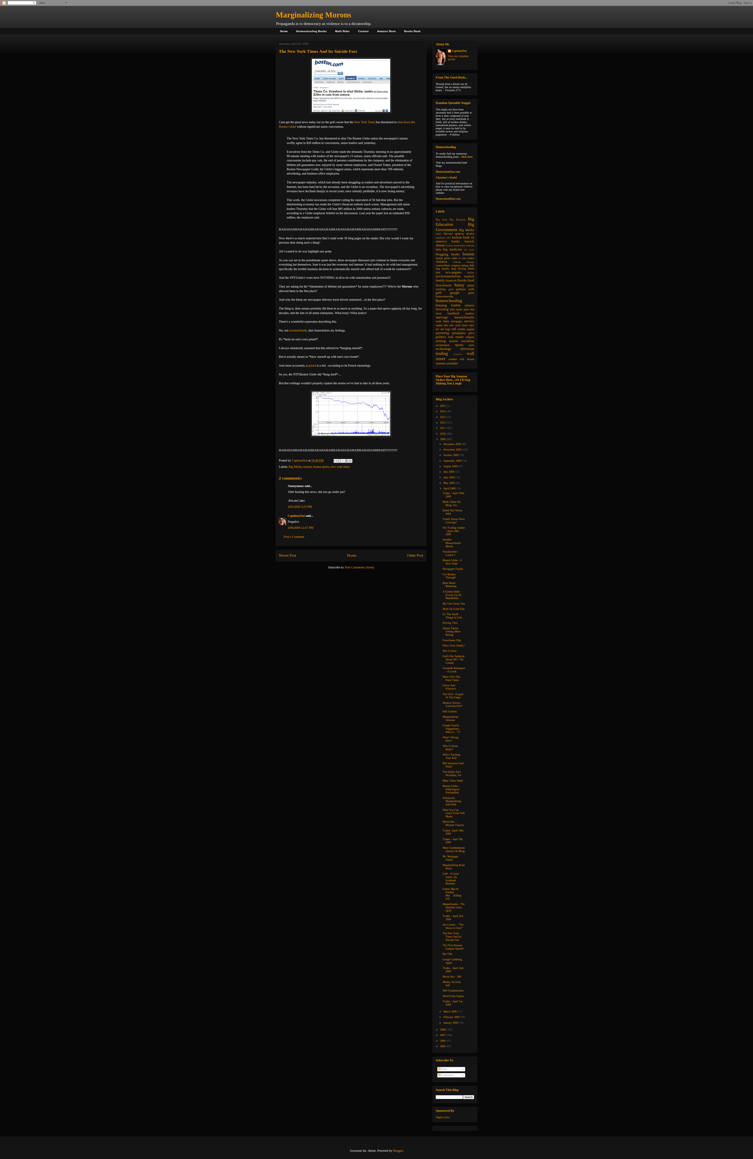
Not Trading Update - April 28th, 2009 (454, 531)
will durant (467, 359)
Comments (446, 1075)
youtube (452, 363)
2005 (443, 1046)
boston (307, 466)
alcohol (470, 233)
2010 (443, 433)
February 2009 (451, 1017)
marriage (442, 317)
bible (438, 249)
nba (446, 325)
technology (443, 349)
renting (441, 341)
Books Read (412, 31)
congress (455, 265)
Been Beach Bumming (450, 585)
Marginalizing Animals (450, 718)
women (441, 363)
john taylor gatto (459, 309)
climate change (463, 262)
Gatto (439, 233)
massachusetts (464, 317)
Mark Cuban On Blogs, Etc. (451, 503)
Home (284, 31)
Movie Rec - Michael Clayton (453, 823)
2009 (443, 439)
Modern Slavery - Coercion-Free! (452, 704)
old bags (445, 329)
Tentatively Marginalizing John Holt (452, 801)
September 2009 (452, 460)
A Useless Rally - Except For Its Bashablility (452, 595)
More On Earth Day (454, 608)
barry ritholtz (467, 245)
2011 (443, 428)
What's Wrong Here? (450, 739)
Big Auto (441, 219)
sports (459, 345)
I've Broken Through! (449, 576)
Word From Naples (453, 996)
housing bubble (448, 305)
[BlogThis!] (339, 461)
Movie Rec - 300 (452, 976)
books (455, 254)
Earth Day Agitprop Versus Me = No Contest (454, 659)
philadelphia (459, 333)
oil (437, 329)
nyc (471, 325)
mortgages (456, 321)
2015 (443, 405)
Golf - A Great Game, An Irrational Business (451, 878)
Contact (363, 31)
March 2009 (450, 1011)
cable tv (455, 258)
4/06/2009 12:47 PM (300, 527)
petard (312, 365)
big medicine (452, 249)
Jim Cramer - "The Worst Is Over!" (453, 926)
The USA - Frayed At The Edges (453, 696)
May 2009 (449, 483)
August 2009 (450, 466)
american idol (443, 237)
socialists (467, 341)
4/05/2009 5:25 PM (300, 506)
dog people (442, 268)
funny (459, 284)
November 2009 (452, 449)
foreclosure (444, 285)
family (440, 280)
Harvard (448, 233)
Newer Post (287, 555)
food (471, 280)
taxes (471, 345)
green (471, 292)
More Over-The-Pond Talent (452, 678)
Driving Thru (450, 622)
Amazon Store (386, 31)
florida (462, 280)
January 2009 (451, 1022)
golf (438, 293)
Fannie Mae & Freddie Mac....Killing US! (452, 894)
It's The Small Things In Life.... (454, 616)
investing (442, 309)
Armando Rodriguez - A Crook (454, 670)
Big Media (295, 466)
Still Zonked (450, 711)
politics (441, 337)
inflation (469, 305)
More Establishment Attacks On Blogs (454, 849)
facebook (469, 276)
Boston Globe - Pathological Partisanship (451, 789)
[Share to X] (343, 461)
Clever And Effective (449, 687)
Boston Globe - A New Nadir (452, 562)
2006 (443, 1040)
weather (452, 359)
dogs (453, 268)
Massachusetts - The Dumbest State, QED (454, 907)
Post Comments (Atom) (359, 567)
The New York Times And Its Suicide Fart (452, 936)
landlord (453, 313)
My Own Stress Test (454, 603)
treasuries (457, 354)
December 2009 (452, 444)
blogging (442, 254)
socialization (442, 345)
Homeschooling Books (311, 31)
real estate (455, 337)
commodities (443, 265)
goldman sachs (465, 289)
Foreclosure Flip (452, 640)
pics (471, 333)
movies (469, 321)
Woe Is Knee (450, 650)
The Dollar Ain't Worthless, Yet (452, 773)
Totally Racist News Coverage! (454, 521)
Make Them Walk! (453, 780)
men (446, 321)
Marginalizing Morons (313, 14)
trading (442, 353)
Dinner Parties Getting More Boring (451, 631)
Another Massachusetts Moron (452, 543)
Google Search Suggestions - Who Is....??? (451, 729)
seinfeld (453, 341)
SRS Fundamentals (453, 990)
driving (462, 268)
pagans (470, 329)
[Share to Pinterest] (350, 461)
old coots (458, 329)
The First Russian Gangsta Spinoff (453, 947)
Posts (443, 1069)
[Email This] (335, 461)
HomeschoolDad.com (448, 198)
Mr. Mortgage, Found (451, 858)
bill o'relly (469, 250)
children (441, 262)
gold (450, 289)
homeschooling (449, 300)
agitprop (459, 233)
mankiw (469, 313)
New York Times (364, 122)
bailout (457, 237)
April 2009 (449, 488)
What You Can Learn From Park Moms (454, 813)
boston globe (321, 466)
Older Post (415, 555)
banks (456, 241)
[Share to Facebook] (347, 461)
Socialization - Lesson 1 (451, 553)
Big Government (455, 227)
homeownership (444, 296)
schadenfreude (298, 330)
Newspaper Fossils (453, 568)
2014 (443, 411)
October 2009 (451, 455)
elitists (470, 272)
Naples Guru (443, 1117)
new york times (340, 466)
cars (464, 258)
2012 (443, 422)
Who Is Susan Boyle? (450, 748)
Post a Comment (294, 536)
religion (470, 337)
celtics (470, 258)
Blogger (398, 1150)
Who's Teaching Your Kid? (451, 756)
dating (464, 265)
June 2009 (449, 477)
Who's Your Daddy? (454, 645)
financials (451, 280)
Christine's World (446, 177)
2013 (443, 417)
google (455, 293)
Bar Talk (447, 953)
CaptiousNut (296, 515)
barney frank (452, 245)
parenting (442, 333)
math (438, 321)
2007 (443, 1035)
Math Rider (342, 31)
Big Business (458, 219)
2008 (443, 1029)
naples (439, 325)
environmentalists (448, 276)
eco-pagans (454, 272)
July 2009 (449, 471)
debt (471, 265)
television (467, 349)
